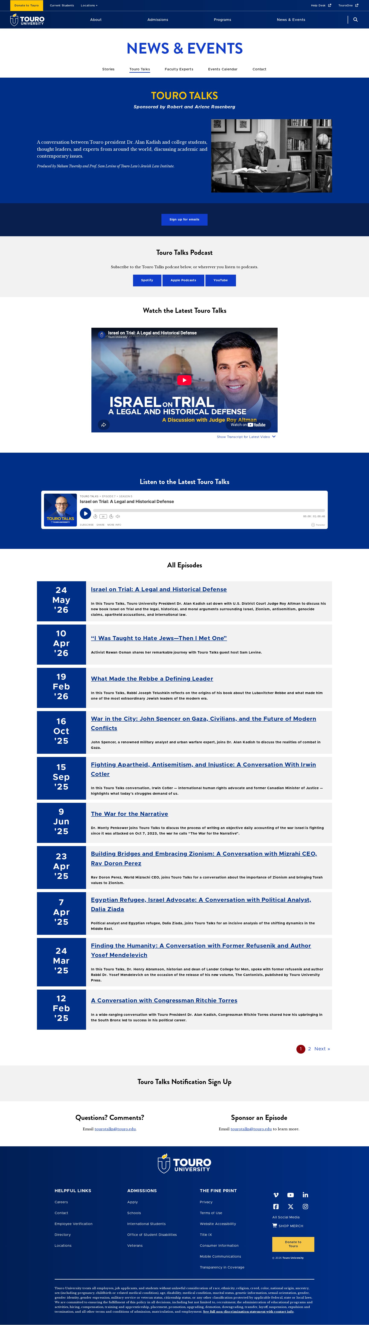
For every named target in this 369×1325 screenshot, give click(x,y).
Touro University (293, 1258)
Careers (61, 1202)
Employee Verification (74, 1224)
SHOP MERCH (291, 1226)
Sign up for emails (185, 219)
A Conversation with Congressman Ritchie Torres (164, 1001)
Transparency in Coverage (222, 1267)
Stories (108, 69)
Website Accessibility (218, 1224)
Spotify (147, 280)
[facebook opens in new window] (275, 1205)
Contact (260, 69)
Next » (322, 1049)
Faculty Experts (179, 69)
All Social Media (285, 1217)
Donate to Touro (27, 5)
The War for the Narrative (129, 814)
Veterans (135, 1245)
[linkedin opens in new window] (305, 1194)
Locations (88, 5)
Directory (63, 1235)
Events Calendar (223, 69)
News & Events (291, 20)
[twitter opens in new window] (290, 1205)
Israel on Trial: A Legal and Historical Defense (159, 590)
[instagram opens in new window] (305, 1205)
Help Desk (319, 5)
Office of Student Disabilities (152, 1235)
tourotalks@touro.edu (115, 1129)
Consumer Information (219, 1245)
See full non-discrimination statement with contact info (248, 1311)
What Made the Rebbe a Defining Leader (152, 679)
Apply (132, 1202)
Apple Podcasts (183, 280)
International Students (146, 1224)
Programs (222, 20)
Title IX (206, 1235)
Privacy (206, 1202)
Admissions (157, 20)
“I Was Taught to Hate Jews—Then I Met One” (159, 638)
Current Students (62, 5)
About (96, 20)
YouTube (221, 280)
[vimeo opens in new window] (275, 1194)
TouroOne (346, 5)
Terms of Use (211, 1213)
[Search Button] (355, 20)
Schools (134, 1213)
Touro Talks (139, 69)
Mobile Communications (220, 1256)
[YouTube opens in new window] (290, 1194)
